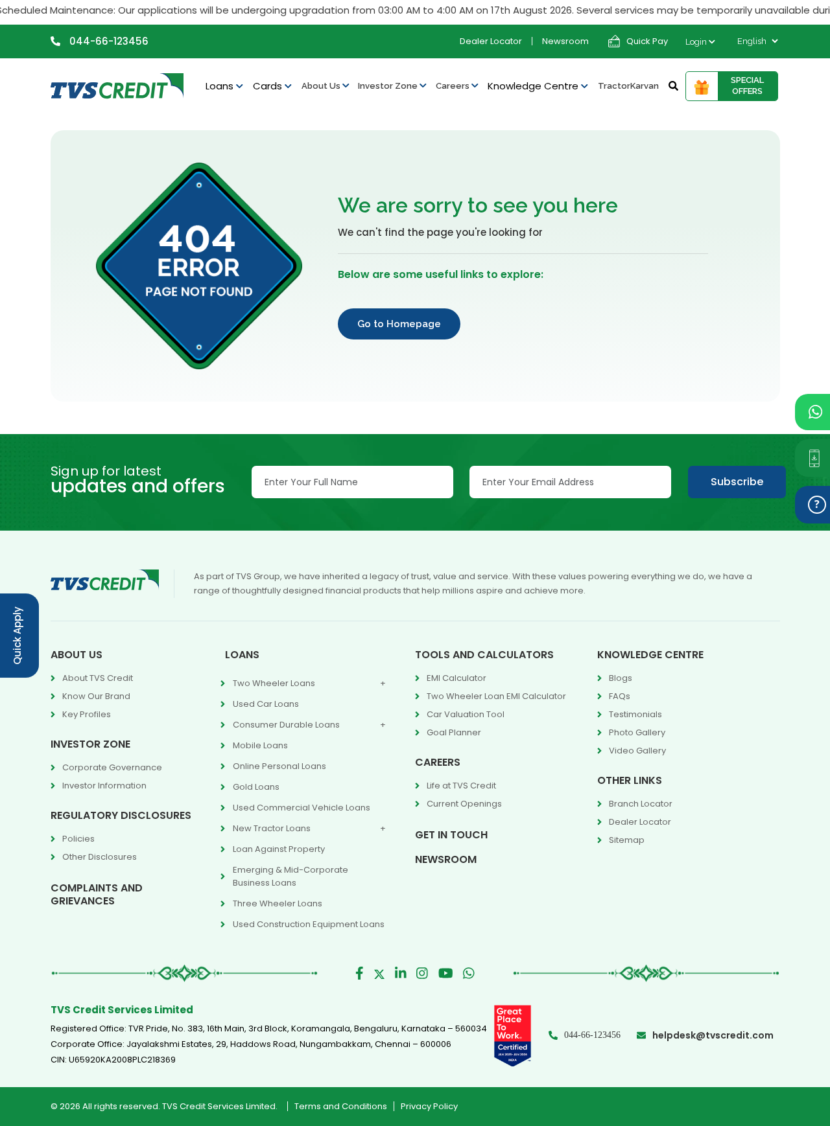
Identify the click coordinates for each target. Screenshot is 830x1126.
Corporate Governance (112, 767)
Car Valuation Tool (465, 714)
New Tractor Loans (272, 828)
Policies (78, 839)
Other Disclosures (99, 857)
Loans (221, 86)
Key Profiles (86, 714)
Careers (453, 86)
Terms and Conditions (340, 1106)
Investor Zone (389, 86)
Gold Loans (256, 787)
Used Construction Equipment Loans (309, 924)
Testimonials (635, 714)
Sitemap (627, 840)
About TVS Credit (97, 678)
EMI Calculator (456, 678)
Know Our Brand (96, 696)
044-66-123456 (107, 41)
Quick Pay (647, 41)
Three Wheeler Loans (277, 903)
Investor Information (104, 785)
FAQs (619, 696)
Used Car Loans (266, 704)
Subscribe (737, 481)
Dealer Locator (491, 41)
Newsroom (565, 41)
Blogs (620, 678)
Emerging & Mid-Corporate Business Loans (290, 876)
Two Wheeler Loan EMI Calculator (496, 696)
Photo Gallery (637, 732)
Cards (269, 86)
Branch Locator (640, 804)
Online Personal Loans (279, 766)
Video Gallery (637, 750)
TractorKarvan (628, 86)
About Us (322, 86)
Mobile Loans (260, 745)
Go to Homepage (399, 324)
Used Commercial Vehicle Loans (301, 807)
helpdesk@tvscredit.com (713, 1035)
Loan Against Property (279, 849)
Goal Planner (454, 732)
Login (697, 42)
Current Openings (464, 804)
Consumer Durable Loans (286, 724)
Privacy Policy (429, 1106)
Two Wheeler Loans (274, 683)
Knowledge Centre (534, 86)
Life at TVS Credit (461, 785)
